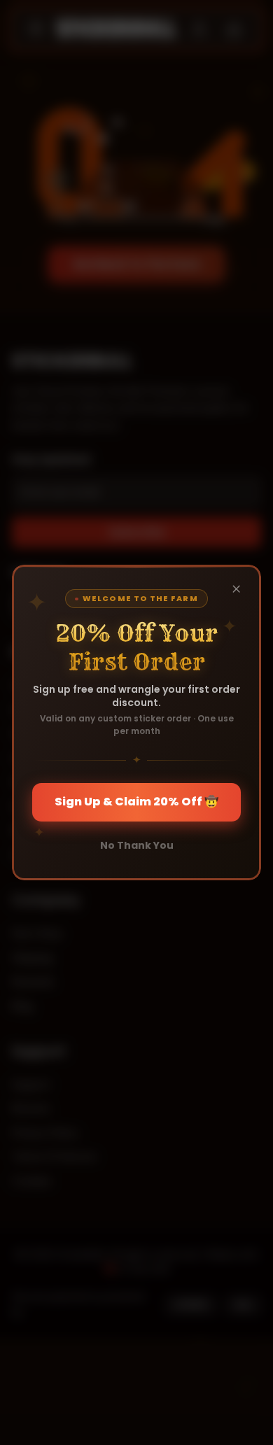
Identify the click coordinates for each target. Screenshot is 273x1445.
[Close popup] (235, 589)
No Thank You (137, 845)
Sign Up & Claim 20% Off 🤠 (136, 802)
